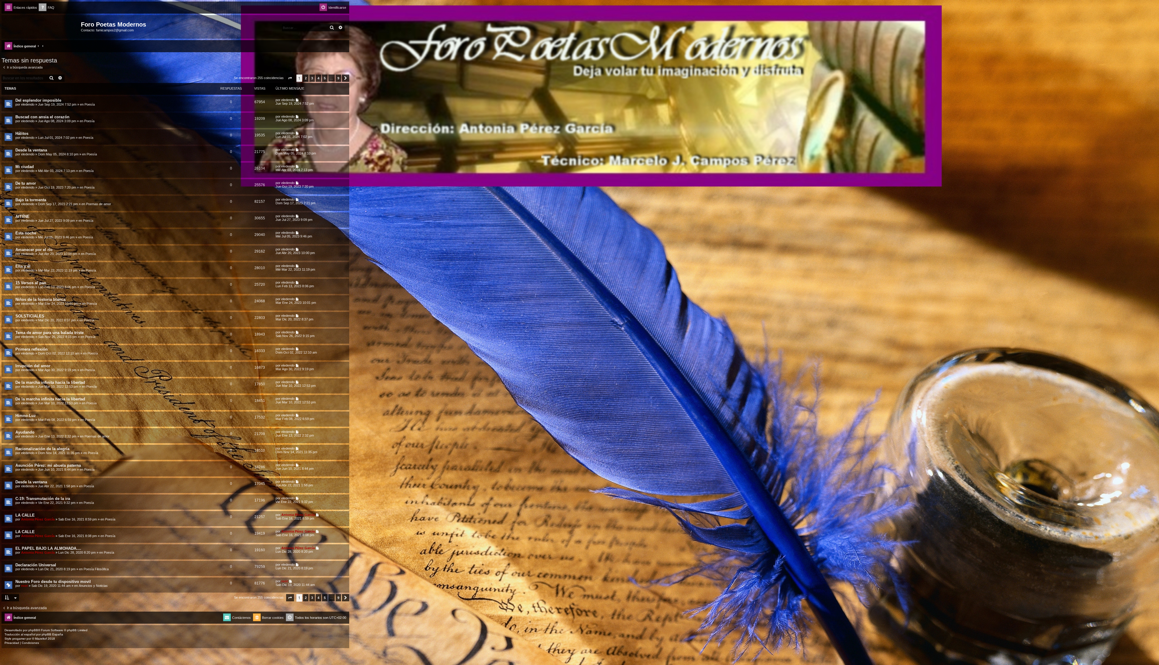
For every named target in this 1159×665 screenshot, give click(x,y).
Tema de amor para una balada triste (49, 332)
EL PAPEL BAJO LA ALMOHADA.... (48, 548)
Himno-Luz (25, 415)
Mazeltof (41, 638)
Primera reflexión (31, 349)
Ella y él (22, 266)
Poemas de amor (98, 204)
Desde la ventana (31, 150)
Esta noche (25, 233)
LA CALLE (25, 515)
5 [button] (325, 78)
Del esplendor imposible (38, 100)
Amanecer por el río (34, 249)
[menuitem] (46, 7)
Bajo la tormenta (30, 200)
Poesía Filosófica (96, 569)
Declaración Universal (35, 565)
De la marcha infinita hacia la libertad (50, 382)
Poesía (90, 104)
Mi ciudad (24, 166)
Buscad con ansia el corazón (42, 117)
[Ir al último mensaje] (297, 100)
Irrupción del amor (32, 366)
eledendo (27, 104)
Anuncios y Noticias (93, 585)
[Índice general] (42, 26)
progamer (19, 638)
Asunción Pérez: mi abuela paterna (48, 465)
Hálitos (21, 133)
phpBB (33, 630)
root (24, 585)
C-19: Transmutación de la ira (42, 498)
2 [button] (306, 78)
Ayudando (24, 432)
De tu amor (25, 183)
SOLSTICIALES (29, 316)
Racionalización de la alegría (42, 449)
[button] (290, 78)
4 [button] (318, 78)
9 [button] (338, 78)
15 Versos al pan (30, 283)
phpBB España (52, 634)
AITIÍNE (22, 216)
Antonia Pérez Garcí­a (38, 519)
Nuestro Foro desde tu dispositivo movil (53, 581)
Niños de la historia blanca (40, 299)
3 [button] (312, 78)
